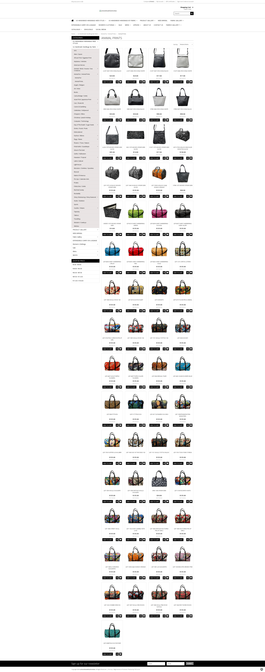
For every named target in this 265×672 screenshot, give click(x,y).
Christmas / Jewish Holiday (82, 117)
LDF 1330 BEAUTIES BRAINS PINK (183, 567)
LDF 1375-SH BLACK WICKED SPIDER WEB (112, 186)
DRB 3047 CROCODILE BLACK (135, 109)
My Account (160, 1)
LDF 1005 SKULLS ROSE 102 (135, 338)
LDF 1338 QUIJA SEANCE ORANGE (136, 567)
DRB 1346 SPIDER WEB (159, 490)
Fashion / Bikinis (79, 136)
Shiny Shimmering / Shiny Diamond (85, 197)
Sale (120, 25)
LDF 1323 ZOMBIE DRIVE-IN (112, 605)
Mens (127, 25)
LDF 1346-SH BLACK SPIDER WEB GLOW (136, 186)
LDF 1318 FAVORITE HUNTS (183, 490)
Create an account (188, 1)
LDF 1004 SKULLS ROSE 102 (112, 300)
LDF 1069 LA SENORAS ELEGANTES (112, 568)
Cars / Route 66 (79, 103)
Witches (76, 226)
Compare (149, 1)
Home (73, 34)
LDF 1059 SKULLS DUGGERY (112, 490)
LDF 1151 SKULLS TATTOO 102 (159, 338)
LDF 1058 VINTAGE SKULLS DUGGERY (136, 491)
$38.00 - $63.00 (77, 269)
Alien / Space (78, 54)
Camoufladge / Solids (80, 96)
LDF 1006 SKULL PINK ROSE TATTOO (159, 606)
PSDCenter (137, 669)
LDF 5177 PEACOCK (136, 414)
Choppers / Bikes (79, 114)
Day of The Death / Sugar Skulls (84, 125)
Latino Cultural (78, 161)
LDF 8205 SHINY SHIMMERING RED (136, 262)
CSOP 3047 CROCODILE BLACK (159, 71)
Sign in (179, 1)
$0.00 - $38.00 (77, 264)
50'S (75, 50)
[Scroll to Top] (261, 669)
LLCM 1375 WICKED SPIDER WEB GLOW (112, 148)
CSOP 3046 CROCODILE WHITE (182, 71)
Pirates (76, 183)
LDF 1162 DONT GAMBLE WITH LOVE (135, 530)
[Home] (72, 20)
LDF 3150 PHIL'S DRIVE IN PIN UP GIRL (112, 339)
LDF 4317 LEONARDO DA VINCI (159, 414)
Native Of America (79, 175)
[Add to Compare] (117, 81)
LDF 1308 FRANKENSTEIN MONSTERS (182, 415)
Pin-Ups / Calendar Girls (81, 179)
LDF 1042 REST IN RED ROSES (183, 605)
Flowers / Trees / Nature (81, 143)
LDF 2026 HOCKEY (182, 338)
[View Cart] (193, 7)
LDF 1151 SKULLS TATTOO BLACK (159, 452)
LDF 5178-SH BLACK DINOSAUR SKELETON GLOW (182, 148)
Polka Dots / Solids (80, 186)
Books (76, 92)
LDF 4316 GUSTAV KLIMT (135, 300)
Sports (76, 204)
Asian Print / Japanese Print (82, 99)
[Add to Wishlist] (120, 81)
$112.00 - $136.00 (78, 281)
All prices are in (77, 1)
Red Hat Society (79, 190)
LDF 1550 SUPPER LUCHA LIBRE (112, 452)
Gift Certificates (170, 1)
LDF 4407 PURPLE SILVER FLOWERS (135, 377)
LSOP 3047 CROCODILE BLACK (112, 71)
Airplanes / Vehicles (80, 61)
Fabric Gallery (176, 21)
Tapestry (77, 212)
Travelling (77, 219)
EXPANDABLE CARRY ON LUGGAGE (83, 25)
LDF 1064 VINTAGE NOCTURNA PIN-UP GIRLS (159, 530)
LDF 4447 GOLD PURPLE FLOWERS (112, 377)
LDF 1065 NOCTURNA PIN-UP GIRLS (182, 530)
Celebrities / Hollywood (81, 110)
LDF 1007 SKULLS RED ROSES (136, 605)
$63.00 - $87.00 (77, 273)
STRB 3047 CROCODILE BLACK (183, 109)
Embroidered (78, 132)
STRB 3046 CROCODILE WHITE (159, 109)
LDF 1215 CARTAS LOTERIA (183, 262)
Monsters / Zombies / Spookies (84, 168)
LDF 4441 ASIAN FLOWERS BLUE (182, 376)
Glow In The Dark (79, 150)
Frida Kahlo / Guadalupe (81, 146)
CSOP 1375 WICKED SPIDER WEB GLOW (159, 148)
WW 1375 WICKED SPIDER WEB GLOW (135, 148)
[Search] (192, 13)
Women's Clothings (107, 25)
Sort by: (175, 44)
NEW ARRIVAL (162, 21)
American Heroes (79, 65)
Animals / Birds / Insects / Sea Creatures (83, 69)
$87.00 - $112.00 (78, 277)
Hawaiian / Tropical (80, 157)
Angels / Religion (79, 85)
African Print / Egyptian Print (82, 58)
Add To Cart (107, 82)
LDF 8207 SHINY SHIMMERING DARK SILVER (183, 224)
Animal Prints (79, 81)
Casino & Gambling (80, 107)
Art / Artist (77, 89)
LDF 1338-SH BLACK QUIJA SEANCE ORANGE (159, 186)
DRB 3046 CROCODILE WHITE (112, 109)
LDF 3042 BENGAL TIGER (159, 376)
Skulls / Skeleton (79, 201)
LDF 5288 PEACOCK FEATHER (112, 643)
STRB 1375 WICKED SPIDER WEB (182, 185)
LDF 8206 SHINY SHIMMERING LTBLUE (112, 262)
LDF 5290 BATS (159, 300)
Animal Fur (78, 78)
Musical (76, 172)
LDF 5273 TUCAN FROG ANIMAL (182, 300)
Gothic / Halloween (80, 154)
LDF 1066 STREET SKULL (112, 529)
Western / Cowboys (80, 222)
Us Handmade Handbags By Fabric (123, 21)
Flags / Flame (78, 139)
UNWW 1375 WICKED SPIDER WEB (112, 224)
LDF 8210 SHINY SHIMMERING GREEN (136, 224)
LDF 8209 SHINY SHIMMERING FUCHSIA (159, 224)
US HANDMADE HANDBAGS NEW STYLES (91, 21)
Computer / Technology (81, 121)
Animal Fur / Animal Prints (108, 34)
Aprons (136, 25)
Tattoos (76, 215)
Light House (77, 165)
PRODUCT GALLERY (147, 21)
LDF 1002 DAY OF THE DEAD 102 (135, 452)
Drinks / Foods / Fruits (81, 128)
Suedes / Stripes (79, 208)
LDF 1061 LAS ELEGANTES (159, 567)
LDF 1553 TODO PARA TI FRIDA (183, 452)
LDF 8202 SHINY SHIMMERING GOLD (159, 262)
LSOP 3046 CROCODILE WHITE (136, 71)
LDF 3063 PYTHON (112, 414)
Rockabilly (77, 193)
